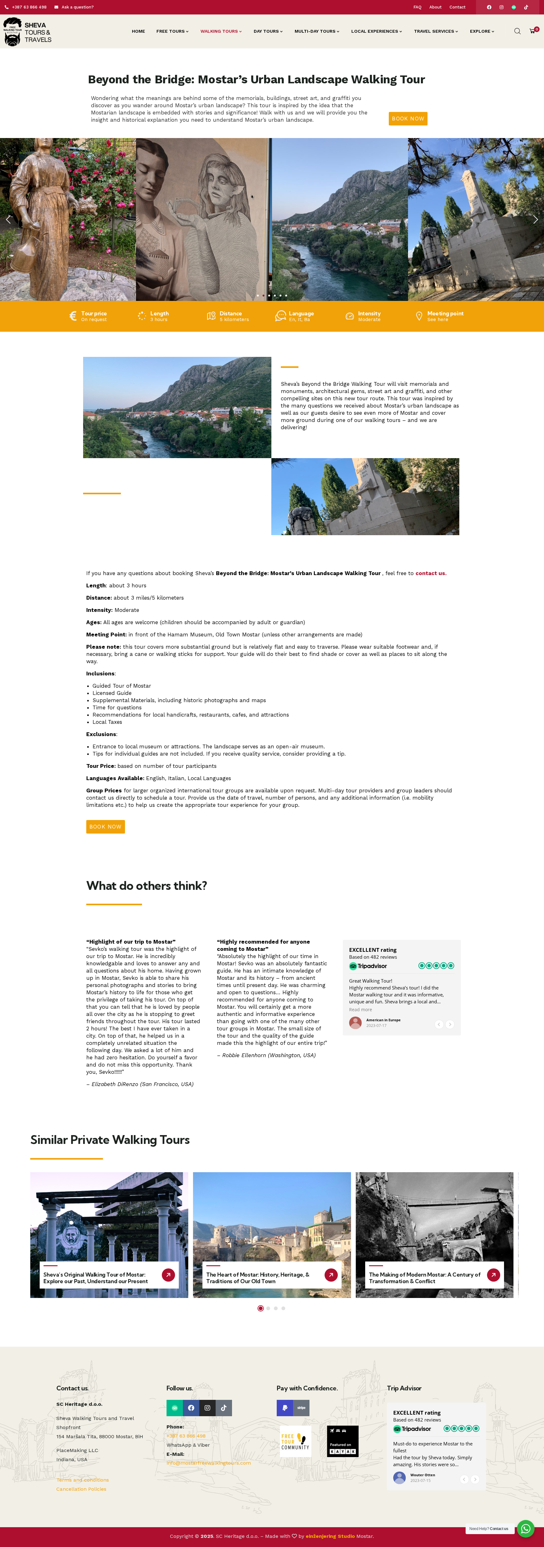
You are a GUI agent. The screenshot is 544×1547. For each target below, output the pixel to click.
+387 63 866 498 (186, 1436)
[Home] (27, 31)
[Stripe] (301, 1408)
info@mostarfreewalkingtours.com (209, 1463)
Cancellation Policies (81, 1489)
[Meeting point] (419, 315)
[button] (9, 219)
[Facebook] (489, 7)
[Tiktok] (526, 7)
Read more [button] (360, 1009)
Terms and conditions (82, 1480)
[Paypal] (285, 1408)
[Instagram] (501, 7)
